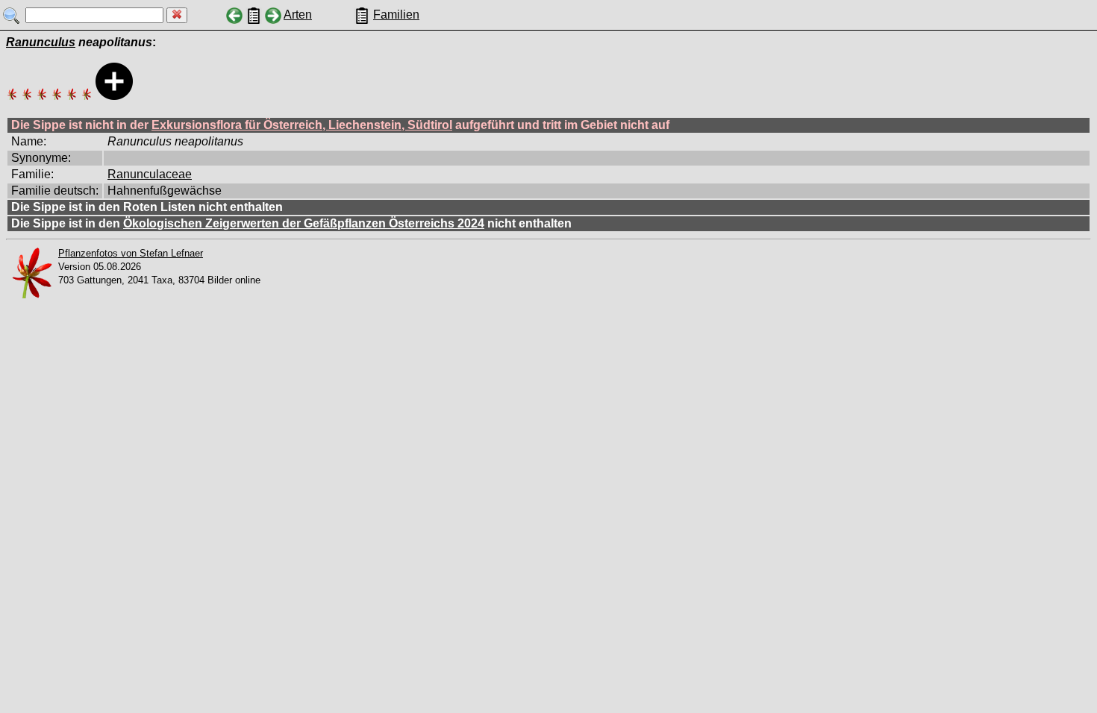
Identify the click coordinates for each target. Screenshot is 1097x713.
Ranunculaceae (149, 174)
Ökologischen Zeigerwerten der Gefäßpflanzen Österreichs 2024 (303, 223)
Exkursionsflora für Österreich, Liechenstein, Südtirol (301, 125)
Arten (298, 14)
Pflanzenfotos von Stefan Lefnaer (130, 253)
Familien (396, 14)
